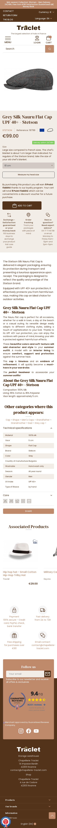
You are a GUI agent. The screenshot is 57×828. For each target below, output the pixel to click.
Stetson (7, 130)
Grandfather (43, 419)
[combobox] (28, 166)
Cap (8, 419)
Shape (16, 419)
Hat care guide (9, 245)
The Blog (8, 19)
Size (4, 146)
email (49, 233)
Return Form (10, 15)
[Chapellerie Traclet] (28, 27)
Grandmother (18, 423)
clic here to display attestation (30, 725)
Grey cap (39, 423)
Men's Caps (28, 419)
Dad (30, 423)
